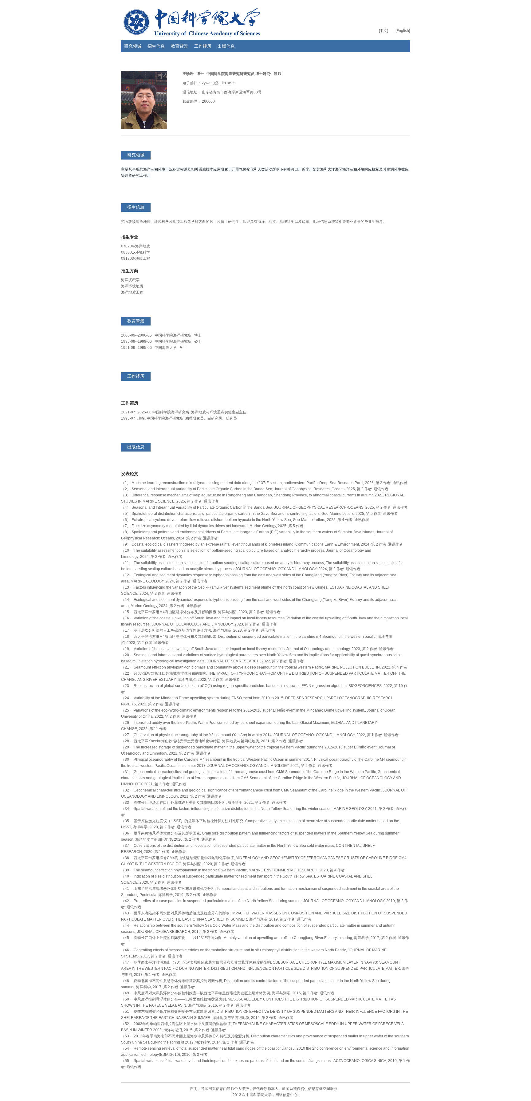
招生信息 (156, 46)
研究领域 (132, 46)
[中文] (383, 31)
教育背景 (179, 46)
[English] (402, 31)
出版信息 (226, 46)
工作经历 (202, 46)
